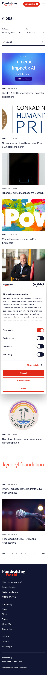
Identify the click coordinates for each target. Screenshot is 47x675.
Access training (9, 587)
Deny (23, 388)
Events (5, 619)
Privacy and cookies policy (12, 661)
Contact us (7, 629)
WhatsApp (7, 647)
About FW (6, 624)
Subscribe (30, 4)
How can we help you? (12, 582)
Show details (33, 365)
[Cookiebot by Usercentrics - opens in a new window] (33, 285)
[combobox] (11, 33)
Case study (7, 605)
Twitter (5, 642)
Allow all (23, 373)
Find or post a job (10, 592)
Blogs (4, 188)
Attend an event (9, 597)
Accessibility (7, 658)
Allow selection (24, 381)
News (4, 88)
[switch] (40, 338)
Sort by (28, 29)
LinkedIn (5, 637)
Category (6, 29)
